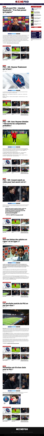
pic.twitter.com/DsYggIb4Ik (11, 212)
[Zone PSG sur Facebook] (36, 33)
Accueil (11, 4)
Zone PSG (32, 4)
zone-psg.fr (7, 206)
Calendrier (25, 4)
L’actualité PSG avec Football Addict (35, 39)
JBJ (5, 14)
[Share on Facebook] (10, 33)
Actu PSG (14, 4)
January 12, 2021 (19, 215)
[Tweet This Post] (14, 33)
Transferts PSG (18, 4)
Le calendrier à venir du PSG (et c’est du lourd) (13, 343)
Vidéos (22, 4)
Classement (28, 4)
